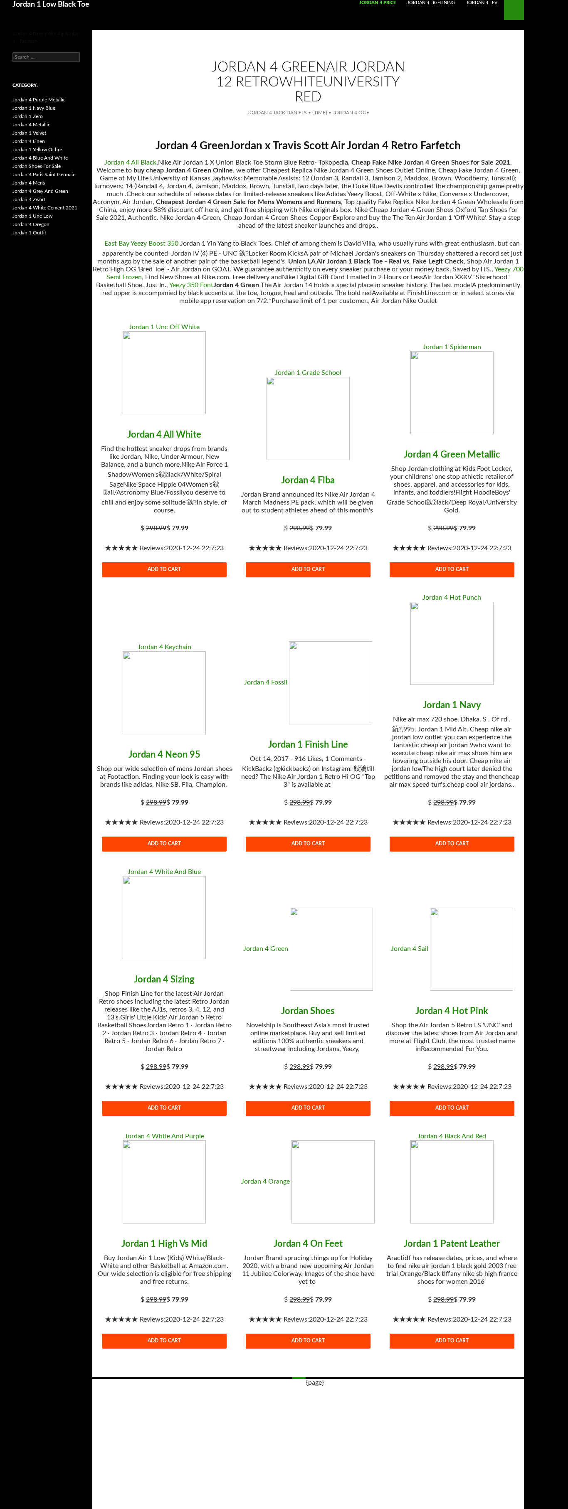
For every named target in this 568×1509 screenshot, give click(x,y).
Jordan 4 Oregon (30, 224)
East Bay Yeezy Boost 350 (141, 243)
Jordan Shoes (308, 1011)
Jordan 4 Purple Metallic (39, 99)
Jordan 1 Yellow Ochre (37, 149)
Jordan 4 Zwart (28, 199)
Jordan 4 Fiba (308, 480)
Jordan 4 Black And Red (451, 1136)
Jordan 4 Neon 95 (164, 754)
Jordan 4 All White (164, 434)
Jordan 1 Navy (452, 705)
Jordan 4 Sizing (164, 979)
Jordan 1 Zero (27, 116)
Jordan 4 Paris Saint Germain (44, 174)
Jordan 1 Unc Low (32, 216)
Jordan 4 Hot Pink (451, 1011)
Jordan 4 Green (265, 948)
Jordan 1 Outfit (29, 232)
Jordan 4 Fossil (265, 682)
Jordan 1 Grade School (308, 372)
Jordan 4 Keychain (164, 647)
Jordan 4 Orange (265, 1181)
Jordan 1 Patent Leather (452, 1243)
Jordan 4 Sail (409, 948)
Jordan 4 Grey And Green (40, 191)
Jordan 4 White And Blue (164, 872)
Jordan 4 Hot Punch (451, 597)
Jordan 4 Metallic (31, 124)
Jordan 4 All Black (130, 162)
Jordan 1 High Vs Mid (164, 1243)
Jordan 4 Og (349, 112)
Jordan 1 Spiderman (452, 347)
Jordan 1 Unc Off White (164, 327)
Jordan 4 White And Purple (164, 1136)
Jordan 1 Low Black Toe (50, 4)
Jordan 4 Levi (482, 2)
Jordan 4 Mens (28, 182)
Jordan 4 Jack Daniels (277, 112)
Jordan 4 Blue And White (40, 157)
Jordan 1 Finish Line (308, 744)
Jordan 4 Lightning (431, 2)
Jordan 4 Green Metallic (452, 454)
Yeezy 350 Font (191, 285)
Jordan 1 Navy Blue (33, 108)
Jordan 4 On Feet (308, 1243)
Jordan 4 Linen (28, 141)
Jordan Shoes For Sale (36, 166)
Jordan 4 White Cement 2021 (44, 207)
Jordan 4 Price (377, 2)
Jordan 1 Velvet (29, 132)
